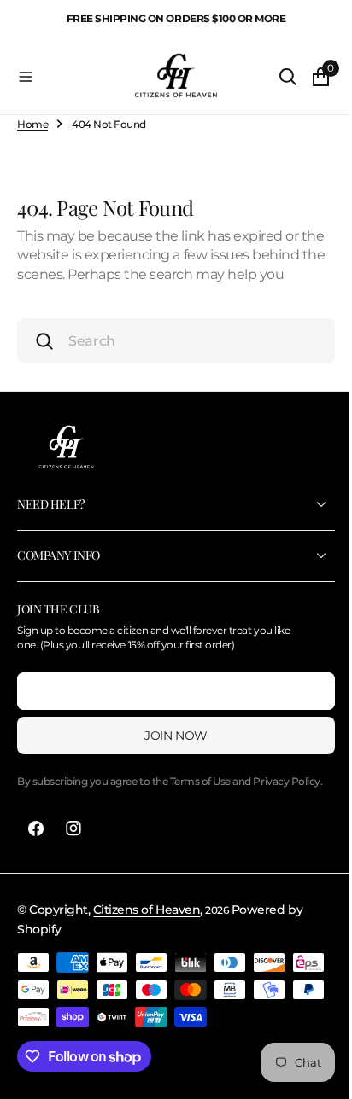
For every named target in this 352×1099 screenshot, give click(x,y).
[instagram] (73, 862)
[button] (65, 76)
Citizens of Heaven (146, 943)
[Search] (275, 77)
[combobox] (169, 359)
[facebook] (36, 862)
